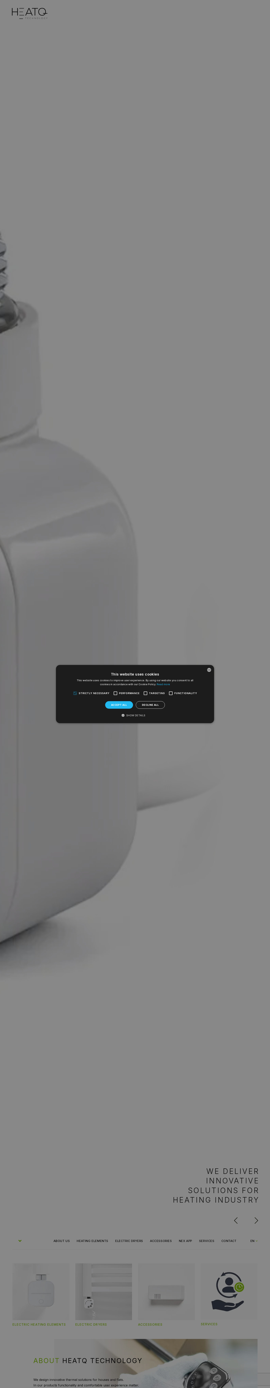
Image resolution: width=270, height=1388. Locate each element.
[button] (135, 715)
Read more (163, 684)
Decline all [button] (150, 704)
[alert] (135, 694)
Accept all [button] (119, 704)
